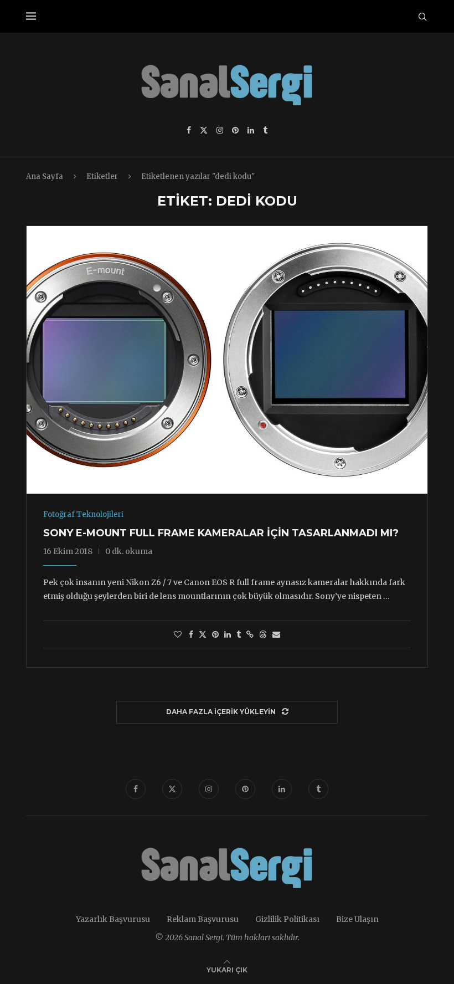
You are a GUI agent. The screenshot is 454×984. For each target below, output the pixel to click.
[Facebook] (189, 130)
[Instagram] (219, 130)
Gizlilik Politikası (287, 919)
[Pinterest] (235, 130)
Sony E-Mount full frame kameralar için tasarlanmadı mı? (221, 533)
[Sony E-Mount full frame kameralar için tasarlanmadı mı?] (227, 360)
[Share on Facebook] (191, 634)
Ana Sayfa (44, 176)
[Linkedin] (250, 130)
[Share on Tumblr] (238, 634)
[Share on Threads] (263, 634)
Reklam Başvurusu (203, 919)
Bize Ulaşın (357, 919)
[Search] (422, 17)
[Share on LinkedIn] (227, 634)
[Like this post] (178, 634)
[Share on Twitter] (203, 634)
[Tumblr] (265, 130)
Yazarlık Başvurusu (113, 919)
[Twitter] (204, 130)
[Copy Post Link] (250, 634)
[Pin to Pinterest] (215, 634)
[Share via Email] (276, 634)
